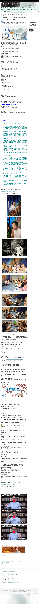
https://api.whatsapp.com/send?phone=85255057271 (10, 191)
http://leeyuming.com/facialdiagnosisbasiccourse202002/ (14, 461)
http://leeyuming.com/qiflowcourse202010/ (14, 359)
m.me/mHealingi (14, 486)
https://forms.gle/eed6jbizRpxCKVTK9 (7, 97)
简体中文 (30, 18)
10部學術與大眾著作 (7, 90)
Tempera (32, 593)
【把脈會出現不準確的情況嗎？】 (7, 581)
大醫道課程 (4, 14)
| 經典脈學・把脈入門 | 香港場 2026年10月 (8, 574)
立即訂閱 (31, 30)
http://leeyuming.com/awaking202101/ (9, 115)
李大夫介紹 (5, 545)
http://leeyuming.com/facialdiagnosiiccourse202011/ (13, 439)
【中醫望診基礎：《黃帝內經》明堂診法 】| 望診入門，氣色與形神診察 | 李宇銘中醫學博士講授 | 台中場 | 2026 (10, 578)
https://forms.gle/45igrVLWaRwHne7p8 (13, 360)
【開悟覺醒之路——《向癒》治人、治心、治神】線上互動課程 (21, 561)
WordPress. (36, 593)
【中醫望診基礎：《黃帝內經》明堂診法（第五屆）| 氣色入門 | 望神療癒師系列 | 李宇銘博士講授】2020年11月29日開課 (7, 562)
